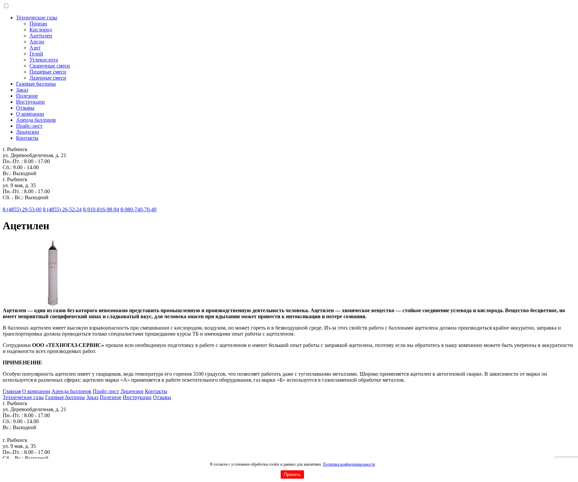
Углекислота (43, 60)
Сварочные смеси (49, 66)
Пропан (38, 23)
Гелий (36, 53)
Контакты (27, 138)
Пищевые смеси (47, 72)
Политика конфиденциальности (349, 464)
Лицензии (27, 132)
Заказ (22, 90)
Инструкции (30, 102)
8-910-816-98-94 (101, 209)
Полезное (27, 96)
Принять (292, 474)
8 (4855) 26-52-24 (62, 209)
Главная (12, 391)
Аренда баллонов (36, 120)
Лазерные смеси (47, 78)
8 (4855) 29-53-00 (22, 209)
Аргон (36, 41)
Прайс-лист (29, 126)
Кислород (40, 29)
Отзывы (25, 108)
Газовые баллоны (36, 84)
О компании (30, 114)
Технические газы (36, 17)
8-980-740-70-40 (138, 209)
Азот (34, 47)
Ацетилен (40, 35)
